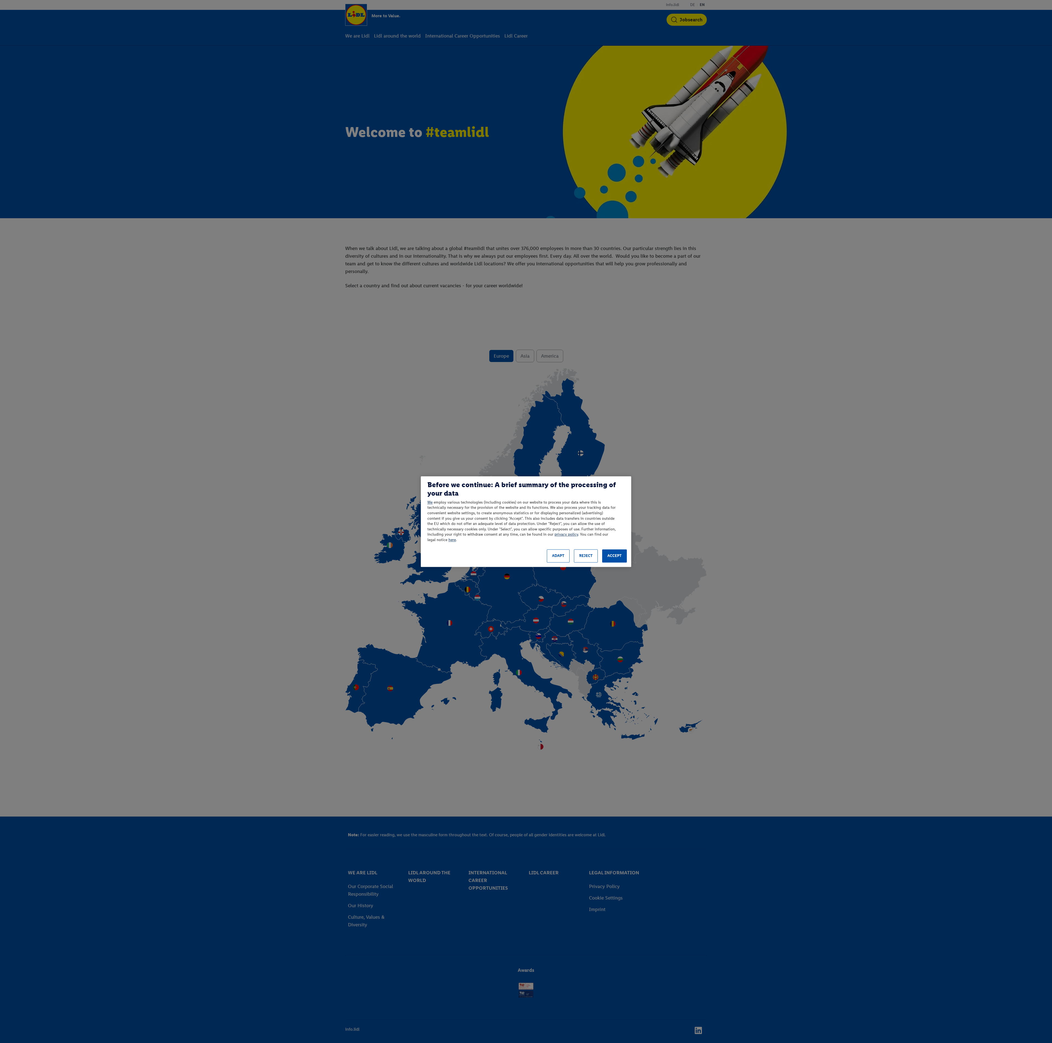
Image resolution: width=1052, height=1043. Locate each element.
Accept (614, 556)
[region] (526, 521)
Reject (586, 556)
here (452, 540)
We (430, 502)
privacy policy (566, 534)
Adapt (558, 556)
